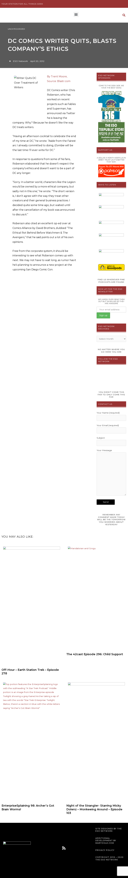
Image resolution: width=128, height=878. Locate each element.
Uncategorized (16, 29)
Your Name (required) (108, 412)
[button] (76, 14)
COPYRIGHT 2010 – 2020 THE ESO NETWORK (109, 858)
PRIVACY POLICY (104, 850)
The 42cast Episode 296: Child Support (94, 654)
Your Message (104, 450)
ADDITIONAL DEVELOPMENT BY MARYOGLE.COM (105, 840)
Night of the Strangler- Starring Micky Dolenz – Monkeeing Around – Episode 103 (94, 809)
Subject (101, 438)
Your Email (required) (108, 425)
